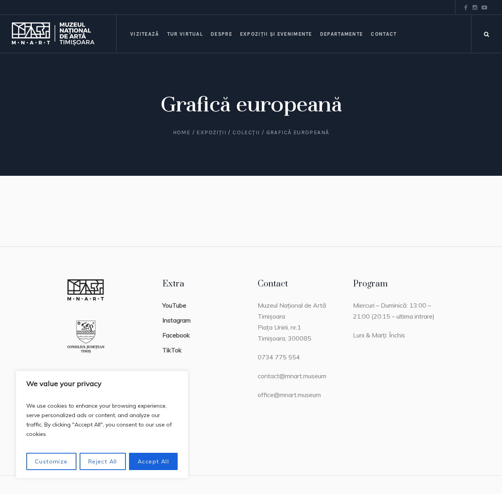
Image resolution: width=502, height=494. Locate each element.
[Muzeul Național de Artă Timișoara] (64, 34)
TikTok (172, 350)
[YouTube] (484, 7)
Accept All (153, 461)
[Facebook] (465, 7)
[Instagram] (475, 7)
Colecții (246, 132)
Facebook (176, 335)
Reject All (102, 461)
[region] (102, 424)
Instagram (176, 320)
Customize (51, 461)
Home (182, 132)
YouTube (174, 305)
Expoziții (211, 132)
